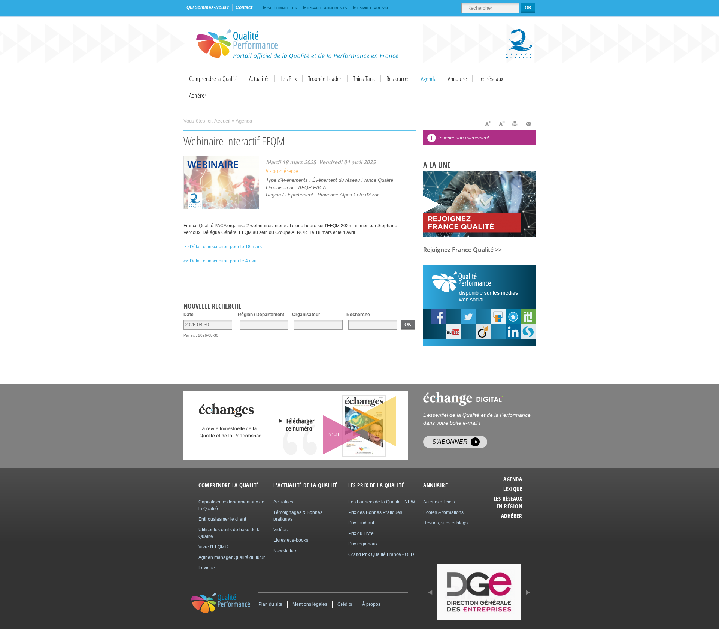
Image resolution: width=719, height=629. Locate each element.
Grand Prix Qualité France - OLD (381, 554)
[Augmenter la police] (487, 124)
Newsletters (285, 550)
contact (244, 7)
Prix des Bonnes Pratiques (375, 512)
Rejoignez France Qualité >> (462, 250)
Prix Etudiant (361, 523)
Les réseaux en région (508, 503)
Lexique (512, 489)
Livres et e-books (290, 540)
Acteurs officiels (439, 502)
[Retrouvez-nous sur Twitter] (468, 316)
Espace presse (373, 8)
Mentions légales (309, 604)
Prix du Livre (361, 533)
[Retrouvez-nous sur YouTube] (438, 316)
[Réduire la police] (501, 124)
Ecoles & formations (443, 512)
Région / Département (261, 314)
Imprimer (515, 124)
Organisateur (306, 314)
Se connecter (282, 8)
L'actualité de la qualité (305, 485)
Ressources (398, 78)
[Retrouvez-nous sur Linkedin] (513, 331)
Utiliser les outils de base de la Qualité (229, 533)
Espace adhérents (327, 8)
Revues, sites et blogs (445, 523)
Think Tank (364, 78)
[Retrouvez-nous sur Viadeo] (483, 331)
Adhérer (197, 95)
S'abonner (450, 442)
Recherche (358, 314)
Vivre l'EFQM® (213, 547)
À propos (371, 604)
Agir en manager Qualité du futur (231, 557)
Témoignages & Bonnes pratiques (297, 516)
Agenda (429, 78)
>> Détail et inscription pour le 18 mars (222, 246)
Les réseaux (490, 78)
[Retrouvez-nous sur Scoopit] (528, 316)
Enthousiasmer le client (222, 519)
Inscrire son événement (463, 138)
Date (188, 314)
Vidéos (280, 529)
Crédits (344, 604)
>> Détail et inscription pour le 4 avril (220, 261)
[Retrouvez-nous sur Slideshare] (498, 316)
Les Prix (288, 78)
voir (345, 425)
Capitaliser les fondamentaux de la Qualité (231, 505)
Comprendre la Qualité (213, 78)
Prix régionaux (363, 544)
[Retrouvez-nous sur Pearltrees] (513, 316)
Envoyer (529, 124)
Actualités (259, 78)
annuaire (435, 485)
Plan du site (270, 604)
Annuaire (457, 78)
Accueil (222, 121)
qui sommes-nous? (207, 7)
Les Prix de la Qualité (376, 485)
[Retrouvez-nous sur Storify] (528, 331)
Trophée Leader (325, 78)
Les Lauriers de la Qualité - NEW (381, 502)
